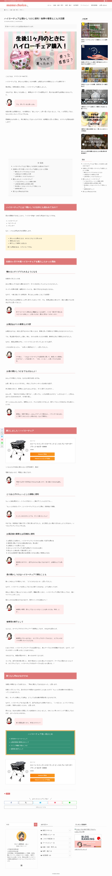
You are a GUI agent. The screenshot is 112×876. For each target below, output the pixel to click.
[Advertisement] (40, 141)
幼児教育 (47, 855)
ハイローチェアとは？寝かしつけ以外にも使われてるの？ (31, 166)
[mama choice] (16, 5)
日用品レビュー (49, 834)
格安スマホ (47, 830)
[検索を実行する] (35, 824)
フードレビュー (49, 843)
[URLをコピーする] (2, 446)
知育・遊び (47, 851)
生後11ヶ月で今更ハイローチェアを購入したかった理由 (30, 169)
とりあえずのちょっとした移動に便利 (25, 181)
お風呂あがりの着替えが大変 (23, 174)
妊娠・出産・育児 (50, 847)
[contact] (104, 1)
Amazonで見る (42, 454)
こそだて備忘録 (49, 838)
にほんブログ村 (79, 832)
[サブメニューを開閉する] (70, 830)
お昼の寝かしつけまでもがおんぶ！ (25, 176)
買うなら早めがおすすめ (20, 191)
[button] (11, 802)
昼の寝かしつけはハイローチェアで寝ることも (28, 186)
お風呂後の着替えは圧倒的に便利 (24, 184)
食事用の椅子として (20, 188)
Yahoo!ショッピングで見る (42, 458)
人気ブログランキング (81, 849)
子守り (8, 793)
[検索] (107, 1)
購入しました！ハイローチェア (23, 179)
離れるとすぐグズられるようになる (25, 171)
